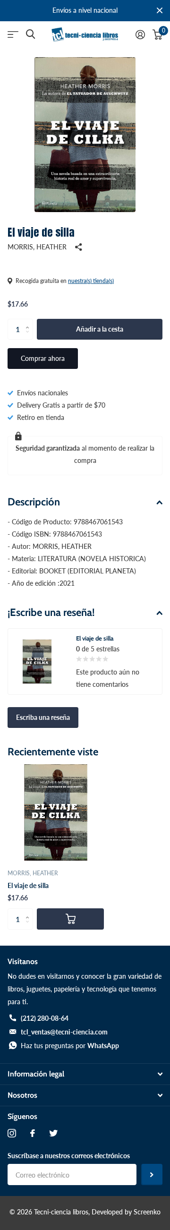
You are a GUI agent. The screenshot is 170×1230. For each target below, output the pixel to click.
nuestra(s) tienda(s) (91, 280)
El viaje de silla (28, 885)
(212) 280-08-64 (44, 1018)
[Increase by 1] (29, 321)
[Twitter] (53, 1133)
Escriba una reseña (43, 717)
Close (159, 10)
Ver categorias (13, 35)
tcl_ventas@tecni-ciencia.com (64, 1032)
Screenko (147, 1212)
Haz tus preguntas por (70, 1046)
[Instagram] (12, 1133)
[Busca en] (30, 34)
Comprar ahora (43, 358)
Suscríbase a (151, 1174)
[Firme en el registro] (140, 34)
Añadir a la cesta (99, 329)
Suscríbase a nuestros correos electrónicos (69, 1156)
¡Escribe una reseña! (51, 612)
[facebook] (32, 1133)
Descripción (34, 501)
